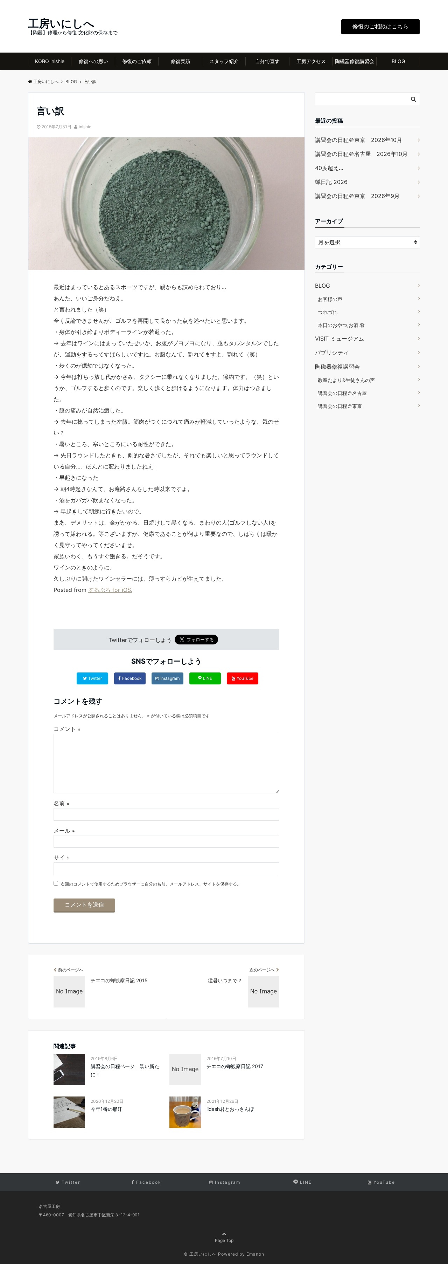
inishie (85, 126)
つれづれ (327, 312)
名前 (61, 803)
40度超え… (329, 167)
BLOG (398, 61)
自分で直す (267, 61)
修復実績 (180, 61)
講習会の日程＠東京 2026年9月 (357, 195)
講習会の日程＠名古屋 (342, 393)
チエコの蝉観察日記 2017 (234, 1066)
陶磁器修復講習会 (354, 61)
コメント (67, 728)
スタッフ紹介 (224, 61)
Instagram (170, 678)
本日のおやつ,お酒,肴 (341, 325)
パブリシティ (332, 352)
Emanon (255, 1254)
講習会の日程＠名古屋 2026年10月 (361, 153)
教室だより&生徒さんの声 (346, 380)
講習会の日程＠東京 (340, 406)
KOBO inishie (49, 61)
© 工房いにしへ (200, 1254)
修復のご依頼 (137, 61)
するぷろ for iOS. (110, 589)
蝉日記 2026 (331, 181)
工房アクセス (311, 61)
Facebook (132, 678)
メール (64, 830)
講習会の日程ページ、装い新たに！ (125, 1070)
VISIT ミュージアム (339, 338)
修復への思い (93, 61)
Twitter (95, 678)
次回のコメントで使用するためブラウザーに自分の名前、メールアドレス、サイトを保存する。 (151, 884)
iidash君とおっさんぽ (230, 1109)
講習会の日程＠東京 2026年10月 (358, 139)
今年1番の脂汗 (106, 1109)
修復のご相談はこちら (380, 26)
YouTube (245, 678)
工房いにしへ (61, 23)
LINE (207, 678)
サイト (62, 857)
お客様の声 (330, 299)
